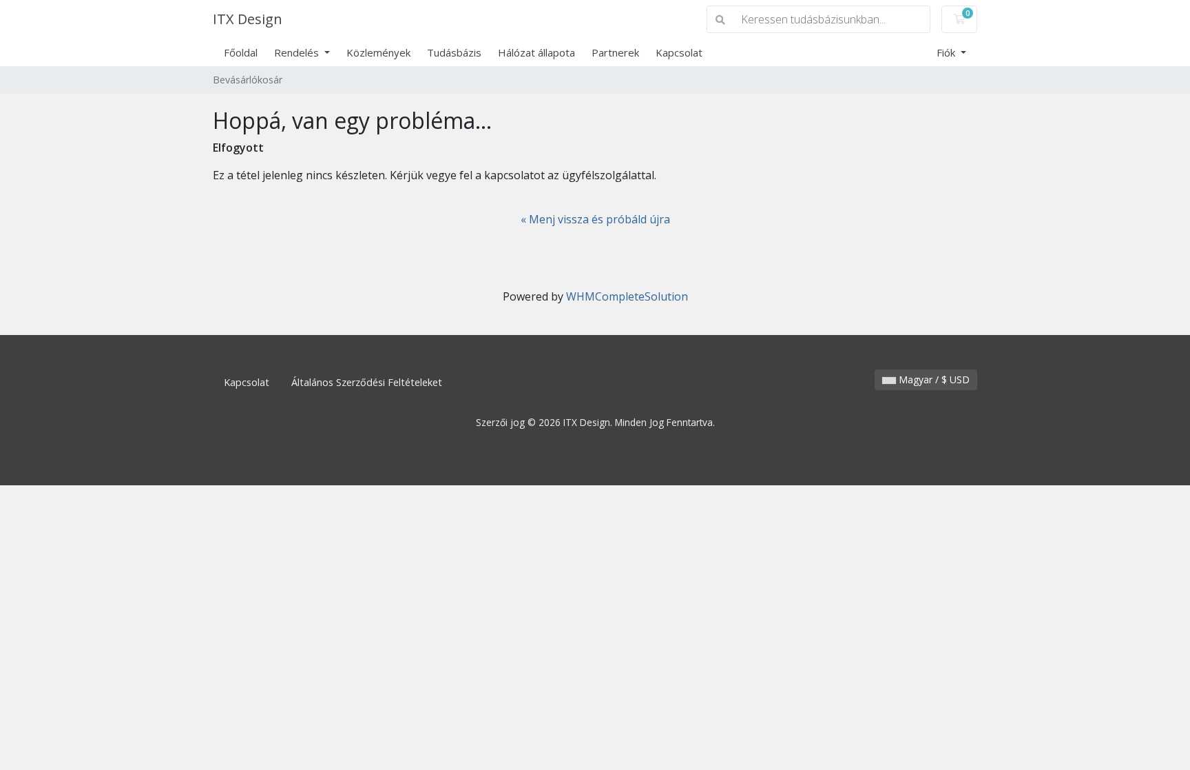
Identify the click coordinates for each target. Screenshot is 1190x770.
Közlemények (378, 52)
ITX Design (247, 19)
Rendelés (298, 52)
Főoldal (241, 52)
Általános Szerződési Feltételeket (366, 382)
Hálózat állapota (536, 52)
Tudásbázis (454, 52)
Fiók (947, 52)
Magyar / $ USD (933, 379)
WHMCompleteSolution (627, 296)
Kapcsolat (679, 52)
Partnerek (615, 52)
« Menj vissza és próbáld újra (595, 219)
